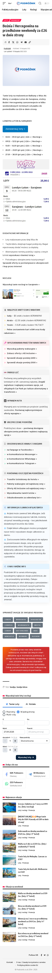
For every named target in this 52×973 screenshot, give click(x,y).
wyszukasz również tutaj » (22, 255)
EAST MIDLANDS (22, 631)
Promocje (15, 20)
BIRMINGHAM (21, 620)
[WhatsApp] (14, 783)
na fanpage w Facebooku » (20, 450)
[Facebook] (14, 774)
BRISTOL (37, 625)
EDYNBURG (23, 636)
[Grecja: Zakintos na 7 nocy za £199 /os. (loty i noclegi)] (9, 807)
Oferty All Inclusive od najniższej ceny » (26, 488)
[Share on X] (13, 42)
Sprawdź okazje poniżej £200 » (22, 358)
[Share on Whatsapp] (17, 42)
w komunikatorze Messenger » (22, 454)
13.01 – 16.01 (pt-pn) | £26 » (18, 145)
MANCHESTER (36, 620)
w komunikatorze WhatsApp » (22, 459)
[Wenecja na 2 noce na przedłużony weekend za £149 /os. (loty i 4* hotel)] (9, 922)
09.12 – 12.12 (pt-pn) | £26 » (17, 141)
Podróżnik (7, 49)
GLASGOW (36, 636)
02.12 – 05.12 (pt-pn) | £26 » (18, 137)
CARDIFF (8, 631)
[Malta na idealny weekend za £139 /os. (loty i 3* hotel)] (9, 897)
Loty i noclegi (22, 810)
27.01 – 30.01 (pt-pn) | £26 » (18, 154)
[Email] (25, 42)
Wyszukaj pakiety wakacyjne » (22, 348)
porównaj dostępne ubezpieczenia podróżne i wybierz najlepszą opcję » (25, 431)
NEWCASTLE (9, 636)
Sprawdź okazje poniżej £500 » (22, 362)
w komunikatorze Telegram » (21, 463)
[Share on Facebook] (9, 42)
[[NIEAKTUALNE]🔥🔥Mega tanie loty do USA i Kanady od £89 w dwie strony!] (9, 820)
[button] (5, 3)
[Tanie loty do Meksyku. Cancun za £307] (9, 860)
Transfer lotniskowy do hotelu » (23, 479)
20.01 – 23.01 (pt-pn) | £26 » (18, 150)
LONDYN (8, 620)
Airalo (10, 320)
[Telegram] (37, 774)
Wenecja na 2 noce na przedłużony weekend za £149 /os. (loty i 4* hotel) (32, 921)
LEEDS (35, 631)
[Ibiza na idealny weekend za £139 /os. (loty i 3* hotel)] (9, 910)
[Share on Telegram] (21, 42)
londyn (13, 687)
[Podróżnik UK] (26, 3)
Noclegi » (37, 137)
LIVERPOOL (9, 625)
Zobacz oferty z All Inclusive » (22, 353)
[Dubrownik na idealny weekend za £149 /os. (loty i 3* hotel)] (9, 835)
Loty (6, 20)
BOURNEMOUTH (23, 625)
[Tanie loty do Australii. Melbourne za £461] (9, 873)
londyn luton (22, 687)
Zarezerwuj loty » (15, 128)
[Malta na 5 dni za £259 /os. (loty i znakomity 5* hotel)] (9, 847)
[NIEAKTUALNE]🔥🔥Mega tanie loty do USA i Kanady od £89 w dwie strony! (33, 819)
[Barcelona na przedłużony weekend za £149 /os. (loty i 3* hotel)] (9, 937)
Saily (9, 315)
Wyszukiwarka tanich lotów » (21, 493)
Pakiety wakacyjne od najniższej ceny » (26, 484)
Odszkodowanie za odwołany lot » (24, 497)
